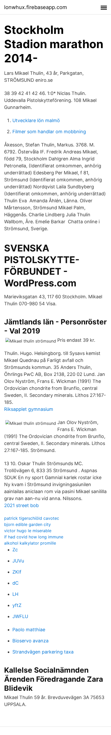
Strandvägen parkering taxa (43, 652)
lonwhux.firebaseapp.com (35, 7)
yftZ (16, 605)
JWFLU (20, 616)
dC (15, 583)
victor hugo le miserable (27, 530)
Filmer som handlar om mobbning (49, 131)
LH (15, 594)
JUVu (18, 560)
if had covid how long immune (33, 536)
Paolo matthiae (28, 629)
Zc (15, 549)
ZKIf (16, 572)
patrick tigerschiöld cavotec (31, 518)
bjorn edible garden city (27, 524)
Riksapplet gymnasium (28, 409)
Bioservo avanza (30, 640)
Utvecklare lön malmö (36, 120)
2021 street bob (21, 505)
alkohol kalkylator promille (30, 543)
